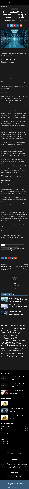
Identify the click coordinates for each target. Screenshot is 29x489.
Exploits (10, 340)
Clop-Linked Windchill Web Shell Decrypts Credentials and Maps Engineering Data (17, 392)
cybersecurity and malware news (16, 327)
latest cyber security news (7, 248)
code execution (4, 325)
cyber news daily (11, 325)
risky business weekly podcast (15, 351)
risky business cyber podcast (17, 350)
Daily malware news (17, 338)
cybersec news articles (19, 245)
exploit (4, 340)
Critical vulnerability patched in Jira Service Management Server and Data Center (18, 306)
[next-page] (4, 318)
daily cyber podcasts (17, 337)
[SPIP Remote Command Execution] (4, 403)
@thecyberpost (14, 368)
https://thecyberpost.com (14, 285)
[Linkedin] (17, 25)
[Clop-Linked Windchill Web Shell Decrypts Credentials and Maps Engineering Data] (4, 392)
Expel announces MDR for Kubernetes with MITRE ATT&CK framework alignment (18, 299)
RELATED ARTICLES (6, 294)
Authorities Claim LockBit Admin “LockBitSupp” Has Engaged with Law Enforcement (18, 410)
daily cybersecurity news (6, 338)
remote (3, 350)
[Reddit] (12, 476)
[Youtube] (20, 476)
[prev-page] (2, 318)
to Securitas (22, 98)
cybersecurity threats (7, 335)
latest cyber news (13, 246)
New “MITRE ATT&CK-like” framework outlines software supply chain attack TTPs (17, 313)
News (6, 6)
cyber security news (9, 245)
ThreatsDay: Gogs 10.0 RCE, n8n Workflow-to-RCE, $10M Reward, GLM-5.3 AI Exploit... (18, 385)
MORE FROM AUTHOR (18, 294)
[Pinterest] (14, 25)
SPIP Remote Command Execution (17, 402)
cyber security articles (6, 328)
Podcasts (11, 482)
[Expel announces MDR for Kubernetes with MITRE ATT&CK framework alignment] (4, 299)
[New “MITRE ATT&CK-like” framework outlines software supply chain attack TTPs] (4, 313)
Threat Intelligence (5, 355)
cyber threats (17, 335)
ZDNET (3, 250)
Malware (24, 347)
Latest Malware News (5, 347)
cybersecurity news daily (10, 332)
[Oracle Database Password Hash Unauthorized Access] (4, 417)
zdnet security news (10, 250)
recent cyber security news (19, 248)
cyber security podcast (5, 333)
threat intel (19, 353)
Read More (4, 92)
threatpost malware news (21, 355)
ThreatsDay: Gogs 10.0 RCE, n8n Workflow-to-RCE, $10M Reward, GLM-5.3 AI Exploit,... (18, 378)
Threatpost (13, 355)
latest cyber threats (20, 345)
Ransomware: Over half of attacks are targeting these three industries (7, 268)
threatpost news (4, 356)
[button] (27, 2)
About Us (12, 484)
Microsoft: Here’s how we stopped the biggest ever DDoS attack (22, 268)
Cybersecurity (5, 327)
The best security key (7, 78)
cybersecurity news (19, 328)
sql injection (23, 351)
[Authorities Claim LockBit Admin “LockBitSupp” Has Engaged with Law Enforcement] (4, 410)
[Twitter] (11, 25)
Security (10, 6)
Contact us (17, 484)
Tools (20, 482)
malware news (4, 348)
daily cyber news (5, 246)
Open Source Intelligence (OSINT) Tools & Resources (14, 483)
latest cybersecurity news (9, 342)
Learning (16, 482)
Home (2, 6)
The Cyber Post (8, 20)
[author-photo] (14, 281)
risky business (9, 350)
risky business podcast (5, 351)
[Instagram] (13, 288)
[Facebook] (8, 25)
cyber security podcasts (14, 333)
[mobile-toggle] (2, 2)
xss (9, 356)
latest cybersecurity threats (7, 345)
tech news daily (4, 353)
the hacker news (12, 353)
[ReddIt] (21, 25)
